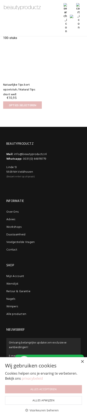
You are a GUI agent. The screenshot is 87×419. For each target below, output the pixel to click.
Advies (10, 219)
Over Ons (12, 212)
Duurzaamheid (16, 234)
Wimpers (12, 306)
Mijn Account (15, 276)
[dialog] (43, 388)
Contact (11, 249)
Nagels (10, 299)
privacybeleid (32, 378)
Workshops (14, 227)
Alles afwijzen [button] (43, 400)
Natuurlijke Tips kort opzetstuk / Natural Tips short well (19, 89)
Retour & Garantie (18, 291)
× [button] (82, 361)
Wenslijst (12, 283)
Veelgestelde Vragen (20, 242)
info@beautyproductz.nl (30, 154)
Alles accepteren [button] (43, 389)
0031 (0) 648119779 (34, 158)
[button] (43, 410)
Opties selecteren (22, 105)
